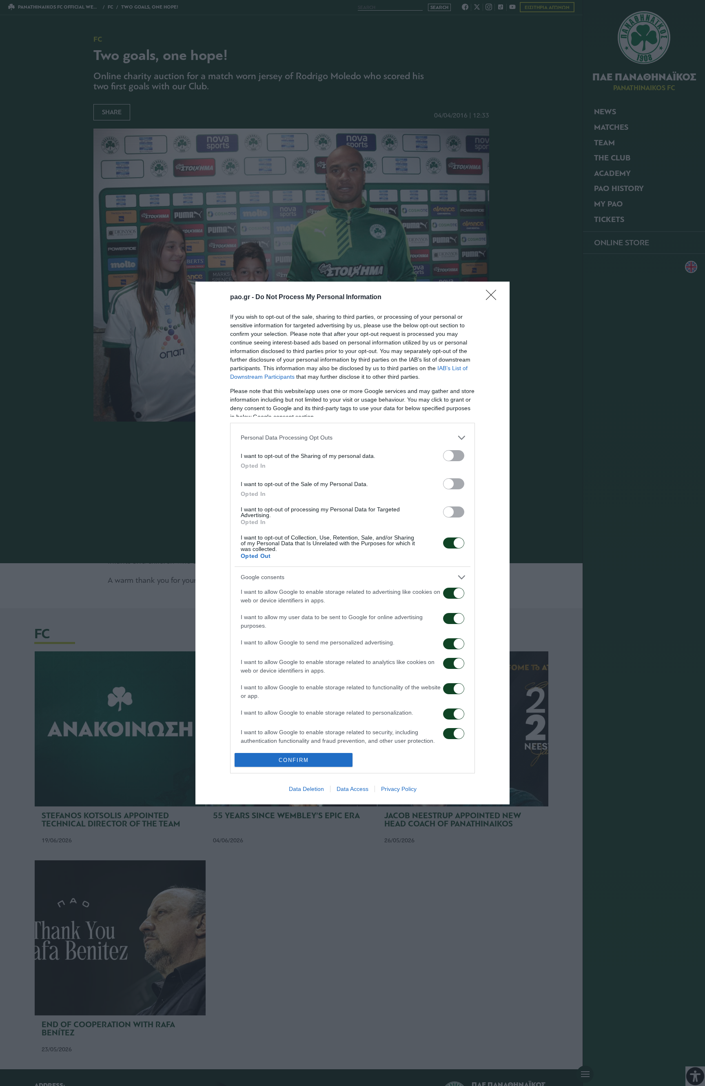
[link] (493, 297)
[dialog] (352, 543)
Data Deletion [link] (306, 789)
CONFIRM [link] (294, 760)
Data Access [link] (352, 789)
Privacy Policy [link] (399, 789)
